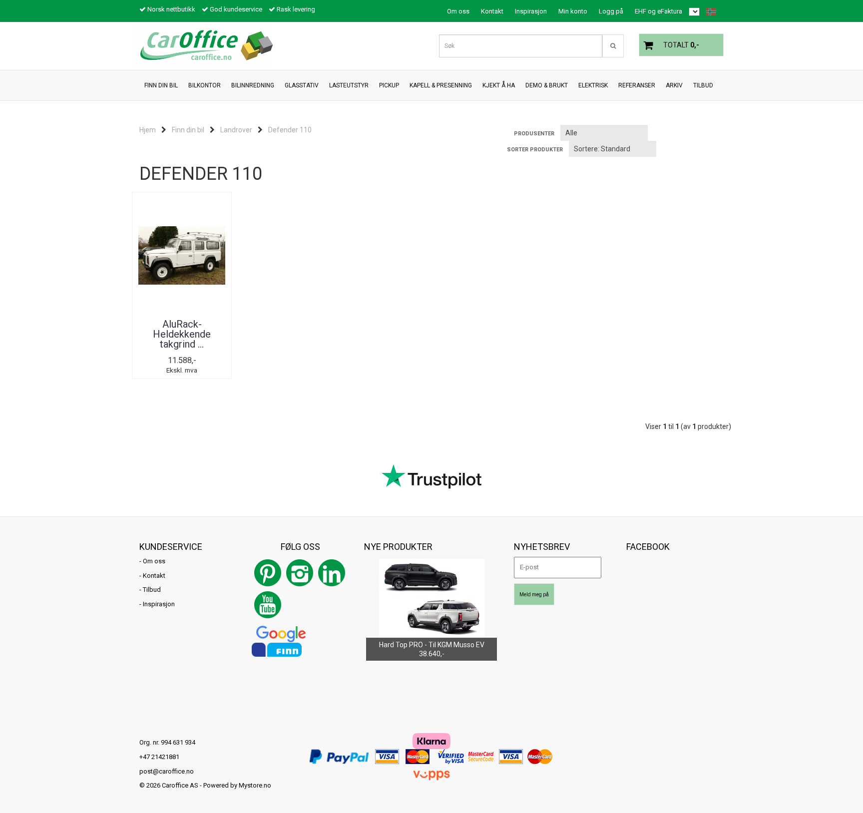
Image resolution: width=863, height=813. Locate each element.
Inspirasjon (531, 11)
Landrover (236, 130)
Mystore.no (255, 785)
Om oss (458, 11)
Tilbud (152, 589)
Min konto (572, 11)
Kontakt (492, 11)
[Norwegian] (708, 11)
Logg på (611, 11)
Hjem (147, 130)
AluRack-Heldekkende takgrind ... (182, 334)
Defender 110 (290, 130)
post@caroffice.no (166, 771)
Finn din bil (188, 130)
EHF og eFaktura (658, 11)
